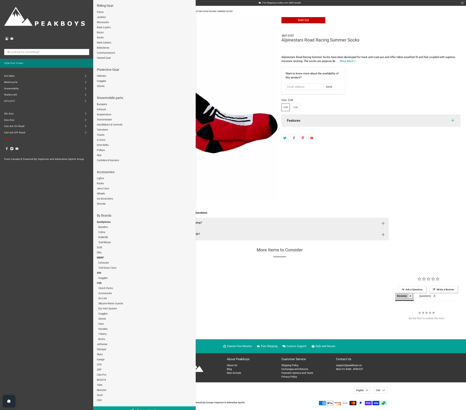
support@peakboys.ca (349, 365)
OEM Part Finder (13, 63)
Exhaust (101, 109)
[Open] (9, 401)
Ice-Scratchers (105, 198)
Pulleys (101, 150)
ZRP (99, 369)
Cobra (101, 232)
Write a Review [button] (445, 289)
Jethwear (102, 344)
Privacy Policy (289, 376)
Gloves (100, 86)
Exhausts (103, 262)
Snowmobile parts (110, 98)
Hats (101, 323)
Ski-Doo (9, 113)
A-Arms (101, 139)
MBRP (100, 257)
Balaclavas (103, 47)
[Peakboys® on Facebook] (6, 149)
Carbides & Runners (108, 160)
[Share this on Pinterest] (302, 137)
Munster (101, 390)
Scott (100, 395)
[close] (462, 3)
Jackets (101, 17)
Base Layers (104, 27)
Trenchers (102, 129)
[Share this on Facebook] (293, 137)
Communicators (106, 52)
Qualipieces (104, 221)
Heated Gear (104, 57)
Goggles (101, 80)
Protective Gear (108, 69)
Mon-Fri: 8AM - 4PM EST (349, 369)
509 (99, 272)
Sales (7, 138)
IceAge (100, 359)
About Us (232, 365)
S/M (285, 107)
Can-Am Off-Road (14, 132)
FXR (99, 283)
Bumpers (102, 104)
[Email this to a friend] (311, 137)
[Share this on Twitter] (284, 137)
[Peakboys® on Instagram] (11, 149)
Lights (100, 178)
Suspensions (104, 114)
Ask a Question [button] (414, 289)
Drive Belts (103, 145)
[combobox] (46, 52)
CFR (99, 364)
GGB (99, 247)
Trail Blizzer (104, 242)
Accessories (105, 172)
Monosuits (103, 22)
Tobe (99, 384)
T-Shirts (102, 334)
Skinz (100, 354)
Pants (100, 12)
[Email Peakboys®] (16, 149)
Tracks (100, 134)
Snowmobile (11, 88)
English (360, 390)
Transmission (104, 119)
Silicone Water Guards (110, 303)
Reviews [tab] (402, 296)
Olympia (101, 349)
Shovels (101, 203)
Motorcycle (10, 82)
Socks (100, 37)
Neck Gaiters (104, 42)
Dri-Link (102, 298)
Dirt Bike (9, 76)
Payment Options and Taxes (297, 372)
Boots (100, 32)
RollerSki (103, 237)
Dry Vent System (107, 308)
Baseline (103, 227)
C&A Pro (101, 374)
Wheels (101, 193)
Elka (99, 252)
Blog (229, 369)
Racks (100, 183)
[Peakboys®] (44, 17)
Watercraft (10, 94)
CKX (99, 400)
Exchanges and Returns (294, 369)
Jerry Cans (103, 188)
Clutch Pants (105, 288)
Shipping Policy (290, 365)
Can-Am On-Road (14, 126)
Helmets (101, 75)
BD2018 (101, 379)
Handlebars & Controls (109, 124)
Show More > (348, 61)
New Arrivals (234, 372)
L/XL (295, 107)
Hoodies (103, 328)
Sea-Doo (9, 120)
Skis (99, 155)
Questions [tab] (425, 296)
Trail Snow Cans (107, 267)
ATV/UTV (9, 101)
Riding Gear (105, 5)
